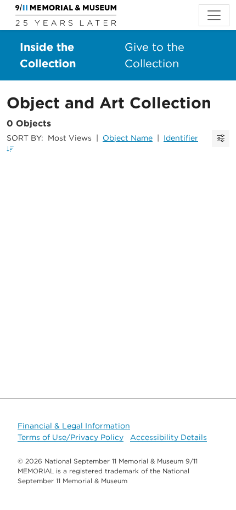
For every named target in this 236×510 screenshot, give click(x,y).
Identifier (181, 138)
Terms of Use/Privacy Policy (70, 437)
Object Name (128, 138)
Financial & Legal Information (74, 425)
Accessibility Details (168, 437)
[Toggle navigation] (214, 15)
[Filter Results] (220, 138)
